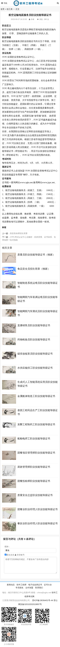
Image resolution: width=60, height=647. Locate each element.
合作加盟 (29, 587)
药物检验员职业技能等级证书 (33, 339)
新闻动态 (11, 585)
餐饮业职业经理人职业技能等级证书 (37, 523)
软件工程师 (21, 585)
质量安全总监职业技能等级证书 (35, 495)
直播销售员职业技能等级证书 (33, 325)
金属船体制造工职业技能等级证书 (36, 396)
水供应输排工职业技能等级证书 (35, 367)
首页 (2, 9)
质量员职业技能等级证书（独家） (36, 254)
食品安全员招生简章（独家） (33, 268)
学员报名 (19, 587)
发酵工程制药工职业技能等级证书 (36, 424)
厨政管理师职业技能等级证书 (33, 466)
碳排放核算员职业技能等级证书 (35, 353)
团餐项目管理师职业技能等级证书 (36, 452)
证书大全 (48, 585)
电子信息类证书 (35, 585)
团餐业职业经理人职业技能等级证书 (37, 509)
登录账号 (20, 555)
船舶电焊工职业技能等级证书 (33, 438)
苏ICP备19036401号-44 (42, 600)
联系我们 (39, 587)
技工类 (10, 9)
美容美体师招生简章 (18, 233)
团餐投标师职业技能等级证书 (33, 481)
